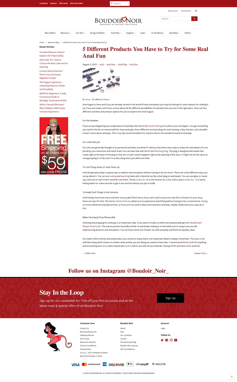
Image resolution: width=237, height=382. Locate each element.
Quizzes (53, 3)
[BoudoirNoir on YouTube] (175, 340)
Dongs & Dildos (97, 33)
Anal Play (115, 33)
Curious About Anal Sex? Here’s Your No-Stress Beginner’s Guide (51, 75)
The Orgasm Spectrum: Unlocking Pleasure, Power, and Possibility (52, 86)
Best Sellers (50, 33)
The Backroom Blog (128, 342)
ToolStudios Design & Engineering (138, 373)
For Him (80, 33)
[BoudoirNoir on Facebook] (166, 340)
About (122, 328)
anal (102, 64)
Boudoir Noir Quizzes (129, 345)
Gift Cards (63, 3)
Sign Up (170, 298)
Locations (44, 3)
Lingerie (130, 33)
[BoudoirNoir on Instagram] (171, 340)
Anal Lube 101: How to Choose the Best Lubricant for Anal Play (54, 63)
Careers (123, 339)
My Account (173, 11)
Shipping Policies (87, 335)
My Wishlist (186, 11)
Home (42, 42)
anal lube (111, 64)
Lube (142, 33)
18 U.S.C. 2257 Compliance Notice (94, 352)
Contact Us (84, 328)
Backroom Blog (53, 42)
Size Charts (84, 339)
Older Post (90, 253)
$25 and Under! (76, 3)
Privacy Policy (85, 349)
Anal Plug (122, 64)
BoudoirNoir (95, 373)
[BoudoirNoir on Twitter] (162, 340)
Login (163, 328)
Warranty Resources (88, 332)
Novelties (173, 33)
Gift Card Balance (127, 349)
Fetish (188, 33)
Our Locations (126, 335)
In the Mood (157, 33)
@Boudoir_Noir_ (148, 270)
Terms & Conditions (88, 345)
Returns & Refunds (88, 342)
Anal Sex (134, 64)
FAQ (122, 332)
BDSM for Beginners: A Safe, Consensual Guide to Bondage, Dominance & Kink (53, 97)
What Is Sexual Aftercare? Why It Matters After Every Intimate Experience (52, 108)
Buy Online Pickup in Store (91, 356)
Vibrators (65, 33)
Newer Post (200, 253)
